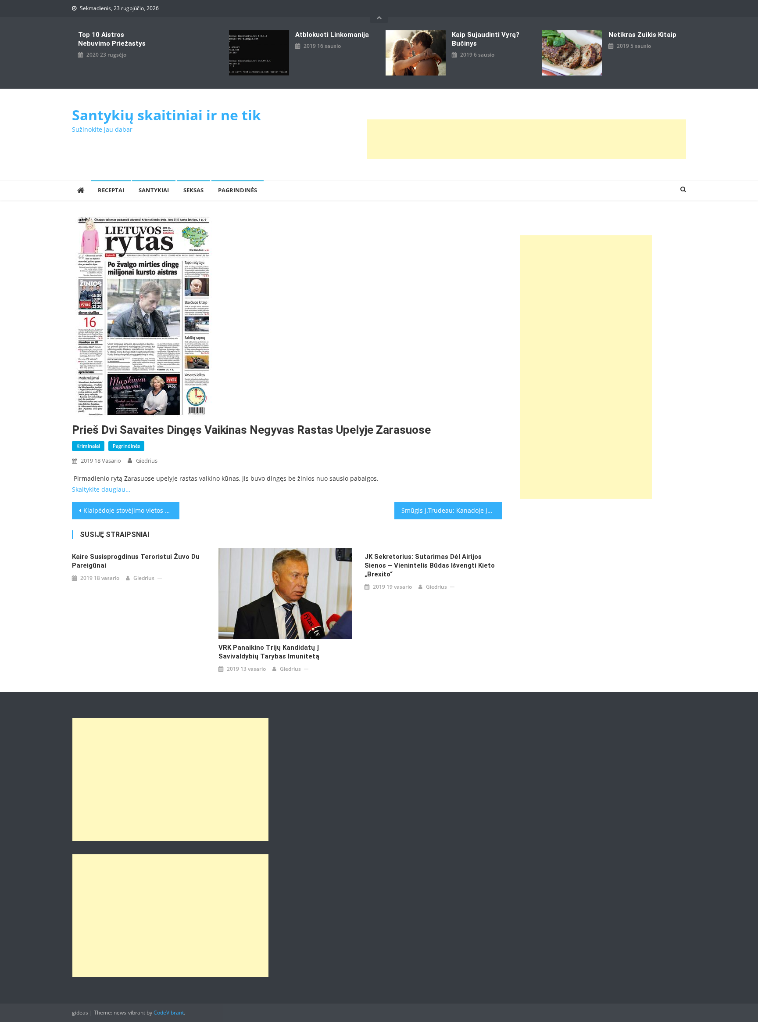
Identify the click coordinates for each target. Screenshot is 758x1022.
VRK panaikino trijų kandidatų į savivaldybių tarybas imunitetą (268, 652)
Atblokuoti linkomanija (332, 35)
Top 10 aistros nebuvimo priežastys (112, 39)
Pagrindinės (237, 190)
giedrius (146, 460)
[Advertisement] (526, 139)
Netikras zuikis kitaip (642, 35)
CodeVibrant (169, 1012)
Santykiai (154, 190)
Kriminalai (88, 446)
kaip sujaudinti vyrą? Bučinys (485, 39)
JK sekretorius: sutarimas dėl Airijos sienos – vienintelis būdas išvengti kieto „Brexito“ (430, 565)
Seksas (193, 190)
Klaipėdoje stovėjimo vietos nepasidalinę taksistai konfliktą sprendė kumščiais (131, 510)
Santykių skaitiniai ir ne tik (166, 114)
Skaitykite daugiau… (101, 489)
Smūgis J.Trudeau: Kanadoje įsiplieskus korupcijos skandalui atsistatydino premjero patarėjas (451, 510)
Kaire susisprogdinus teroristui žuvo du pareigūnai (136, 561)
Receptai (111, 190)
